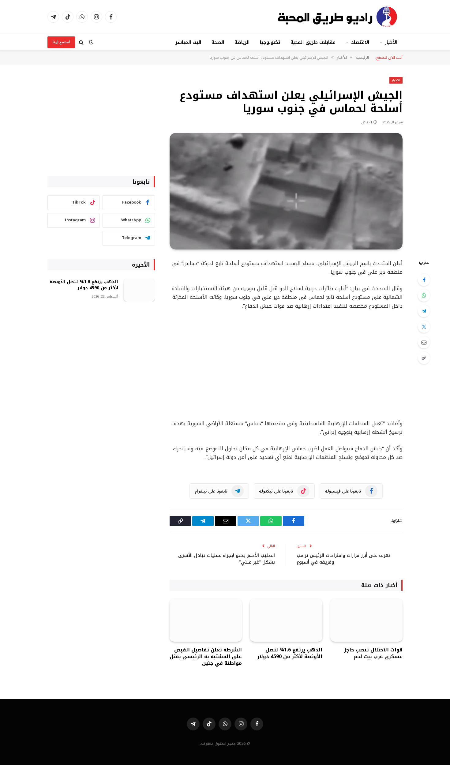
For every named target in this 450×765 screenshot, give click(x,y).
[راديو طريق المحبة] (338, 17)
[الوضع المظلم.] (91, 42)
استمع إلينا (61, 42)
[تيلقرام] (424, 311)
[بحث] (81, 42)
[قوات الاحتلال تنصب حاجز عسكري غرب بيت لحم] (366, 620)
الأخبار (391, 42)
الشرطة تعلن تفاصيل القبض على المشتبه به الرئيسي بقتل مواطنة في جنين (206, 656)
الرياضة (241, 42)
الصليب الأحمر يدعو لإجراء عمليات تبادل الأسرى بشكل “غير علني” (226, 559)
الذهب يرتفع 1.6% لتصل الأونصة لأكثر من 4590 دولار (289, 653)
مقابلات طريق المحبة (313, 42)
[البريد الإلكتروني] (424, 342)
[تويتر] (424, 327)
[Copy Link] (424, 358)
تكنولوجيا (270, 42)
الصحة (218, 42)
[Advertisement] (286, 365)
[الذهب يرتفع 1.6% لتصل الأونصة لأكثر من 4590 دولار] (286, 620)
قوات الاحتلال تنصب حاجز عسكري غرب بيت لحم (373, 653)
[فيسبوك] (424, 280)
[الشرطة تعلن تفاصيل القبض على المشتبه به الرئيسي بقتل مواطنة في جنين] (206, 620)
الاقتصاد (360, 42)
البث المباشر (188, 42)
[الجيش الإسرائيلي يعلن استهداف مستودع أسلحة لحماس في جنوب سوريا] (286, 191)
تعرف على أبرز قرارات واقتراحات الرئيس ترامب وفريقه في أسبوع (343, 559)
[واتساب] (424, 295)
